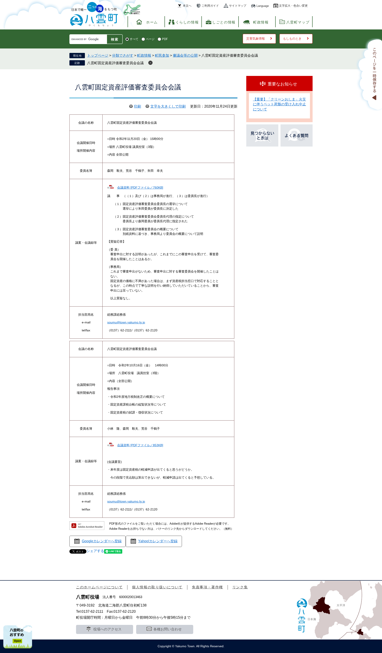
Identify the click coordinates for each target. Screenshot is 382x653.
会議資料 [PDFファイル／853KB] (140, 445)
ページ (150, 39)
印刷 (137, 106)
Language (262, 6)
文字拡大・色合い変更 (293, 5)
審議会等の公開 (185, 55)
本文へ (187, 5)
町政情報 (261, 22)
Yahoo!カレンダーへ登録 (158, 541)
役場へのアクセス (107, 629)
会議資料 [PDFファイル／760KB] (140, 187)
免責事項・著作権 (207, 587)
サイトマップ (237, 5)
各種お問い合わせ (167, 629)
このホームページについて (99, 587)
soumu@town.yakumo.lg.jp (126, 322)
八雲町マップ (298, 22)
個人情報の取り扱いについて (157, 587)
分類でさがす (122, 55)
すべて (134, 39)
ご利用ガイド (210, 5)
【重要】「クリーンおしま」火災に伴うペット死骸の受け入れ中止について (279, 104)
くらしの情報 (187, 22)
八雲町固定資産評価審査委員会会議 (115, 63)
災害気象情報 (255, 38)
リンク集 (240, 587)
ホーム (152, 22)
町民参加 (162, 55)
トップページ (97, 55)
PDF (165, 39)
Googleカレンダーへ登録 (102, 541)
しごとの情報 (224, 22)
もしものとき (292, 38)
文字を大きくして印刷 (168, 106)
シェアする (95, 551)
